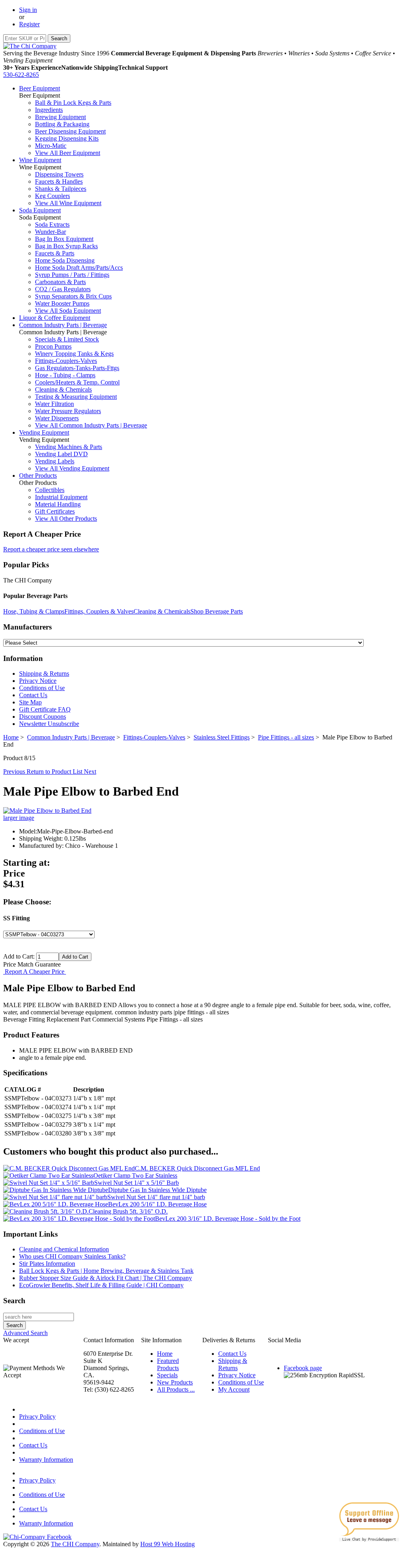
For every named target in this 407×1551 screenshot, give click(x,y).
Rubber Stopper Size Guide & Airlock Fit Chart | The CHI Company (105, 1278)
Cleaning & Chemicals (63, 389)
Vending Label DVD (61, 454)
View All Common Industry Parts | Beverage (91, 425)
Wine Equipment (40, 160)
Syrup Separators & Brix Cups (73, 296)
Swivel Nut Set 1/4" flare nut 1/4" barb (156, 1197)
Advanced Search (25, 1332)
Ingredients (49, 109)
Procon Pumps (53, 346)
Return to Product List (55, 771)
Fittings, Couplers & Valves (99, 611)
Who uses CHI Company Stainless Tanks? (72, 1256)
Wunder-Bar (50, 231)
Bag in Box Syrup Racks (66, 246)
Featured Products (168, 1364)
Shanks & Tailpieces (60, 188)
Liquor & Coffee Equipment (54, 317)
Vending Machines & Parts (68, 446)
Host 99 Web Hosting (167, 1544)
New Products (175, 1382)
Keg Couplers (52, 195)
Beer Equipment (39, 88)
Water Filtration (54, 403)
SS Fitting (16, 918)
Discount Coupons (42, 716)
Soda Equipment (40, 210)
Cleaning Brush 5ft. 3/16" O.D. (128, 1211)
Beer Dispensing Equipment (70, 131)
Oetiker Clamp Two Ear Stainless (135, 1175)
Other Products (38, 475)
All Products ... (176, 1389)
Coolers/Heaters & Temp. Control (77, 382)
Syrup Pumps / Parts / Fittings (72, 274)
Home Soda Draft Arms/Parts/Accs (79, 267)
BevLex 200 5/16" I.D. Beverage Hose (157, 1204)
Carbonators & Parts (60, 281)
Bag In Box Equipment (64, 238)
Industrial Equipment (61, 497)
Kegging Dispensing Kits (67, 138)
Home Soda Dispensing (65, 260)
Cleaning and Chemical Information (64, 1249)
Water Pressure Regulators (68, 411)
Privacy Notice (37, 680)
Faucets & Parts (54, 253)
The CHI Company (75, 1544)
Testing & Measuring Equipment (76, 396)
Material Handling (58, 504)
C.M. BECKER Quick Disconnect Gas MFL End (197, 1168)
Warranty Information (46, 1459)
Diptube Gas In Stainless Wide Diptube (157, 1189)
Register (29, 24)
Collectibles (49, 489)
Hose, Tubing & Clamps (33, 611)
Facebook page (303, 1368)
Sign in (28, 9)
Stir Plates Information (47, 1263)
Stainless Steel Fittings (222, 737)
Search (14, 1300)
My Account (234, 1389)
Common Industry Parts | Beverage (63, 325)
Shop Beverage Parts (216, 611)
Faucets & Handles (59, 181)
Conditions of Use (42, 687)
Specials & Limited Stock (67, 339)
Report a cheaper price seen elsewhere (51, 549)
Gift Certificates (55, 511)
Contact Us (33, 695)
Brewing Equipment (60, 117)
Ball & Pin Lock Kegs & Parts (73, 102)
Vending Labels (54, 461)
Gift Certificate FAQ (45, 709)
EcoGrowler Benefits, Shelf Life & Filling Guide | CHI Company (101, 1285)
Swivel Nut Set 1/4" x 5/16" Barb (136, 1182)
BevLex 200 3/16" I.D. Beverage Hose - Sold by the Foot (227, 1218)
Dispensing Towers (59, 174)
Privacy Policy (37, 1416)
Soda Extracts (52, 224)
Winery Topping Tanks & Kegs (74, 353)
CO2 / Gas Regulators (63, 289)
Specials (167, 1375)
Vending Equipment (44, 432)
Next (90, 771)
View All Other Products (66, 518)
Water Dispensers (57, 418)
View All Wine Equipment (68, 203)
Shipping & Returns (44, 673)
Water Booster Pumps (62, 303)
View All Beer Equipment (67, 152)
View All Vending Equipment (72, 468)
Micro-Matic (50, 145)
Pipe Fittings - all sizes (286, 737)
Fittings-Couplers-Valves (66, 360)
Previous (15, 771)
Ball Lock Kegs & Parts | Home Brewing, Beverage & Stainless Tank (106, 1270)
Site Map (30, 702)
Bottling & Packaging (62, 124)
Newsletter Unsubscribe (49, 723)
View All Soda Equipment (68, 310)
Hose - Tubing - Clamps (65, 375)
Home (11, 737)
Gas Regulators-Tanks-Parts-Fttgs (77, 368)
